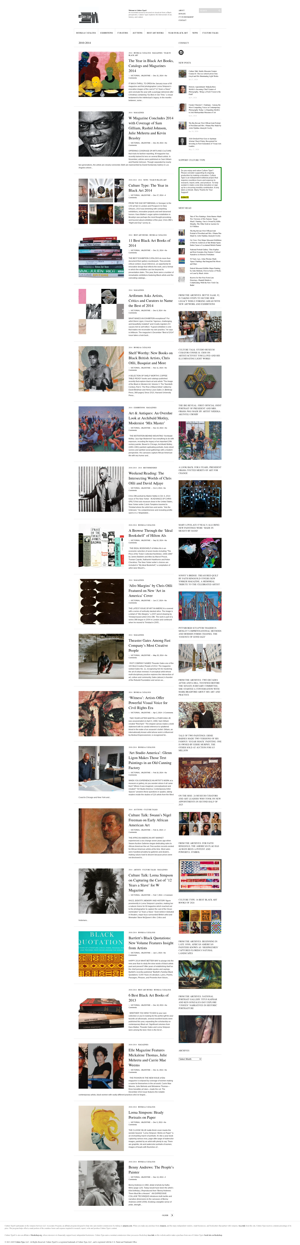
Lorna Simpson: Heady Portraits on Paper (146, 1115)
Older (165, 1215)
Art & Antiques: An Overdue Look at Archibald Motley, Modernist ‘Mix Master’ (150, 417)
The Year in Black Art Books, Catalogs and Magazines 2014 (151, 65)
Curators (122, 32)
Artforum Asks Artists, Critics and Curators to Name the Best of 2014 (151, 300)
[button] (101, 74)
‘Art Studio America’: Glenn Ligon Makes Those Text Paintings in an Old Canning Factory (150, 760)
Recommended (150, 467)
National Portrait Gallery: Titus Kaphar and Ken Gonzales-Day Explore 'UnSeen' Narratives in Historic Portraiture (205, 252)
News (195, 32)
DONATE (185, 197)
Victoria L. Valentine (140, 76)
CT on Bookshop (186, 17)
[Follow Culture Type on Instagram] (181, 54)
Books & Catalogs (86, 32)
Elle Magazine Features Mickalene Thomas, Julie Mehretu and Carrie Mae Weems (148, 1057)
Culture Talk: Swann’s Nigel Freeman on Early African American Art (150, 819)
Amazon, (163, 1225)
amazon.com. (128, 1225)
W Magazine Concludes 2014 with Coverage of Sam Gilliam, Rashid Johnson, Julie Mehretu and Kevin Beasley (151, 127)
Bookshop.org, (36, 1235)
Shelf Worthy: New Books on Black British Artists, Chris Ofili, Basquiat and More (151, 357)
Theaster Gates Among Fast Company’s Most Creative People (149, 645)
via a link (241, 1225)
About (182, 10)
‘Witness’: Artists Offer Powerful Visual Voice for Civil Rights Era (148, 702)
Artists (137, 869)
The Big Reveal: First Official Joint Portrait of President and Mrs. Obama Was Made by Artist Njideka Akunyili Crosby (205, 233)
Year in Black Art (178, 32)
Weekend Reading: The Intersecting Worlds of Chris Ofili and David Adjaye (150, 478)
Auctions (137, 32)
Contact (182, 20)
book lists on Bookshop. (213, 1235)
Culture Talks (210, 32)
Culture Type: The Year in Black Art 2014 (148, 188)
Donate (182, 13)
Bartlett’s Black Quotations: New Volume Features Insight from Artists (151, 942)
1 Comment (168, 895)
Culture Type (20, 1242)
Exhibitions (106, 32)
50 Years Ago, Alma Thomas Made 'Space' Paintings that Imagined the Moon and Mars (205, 261)
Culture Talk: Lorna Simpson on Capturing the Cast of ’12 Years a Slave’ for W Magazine (151, 883)
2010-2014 (133, 180)
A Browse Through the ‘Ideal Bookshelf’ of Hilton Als (151, 533)
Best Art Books (155, 32)
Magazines (157, 53)
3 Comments (168, 713)
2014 (130, 53)
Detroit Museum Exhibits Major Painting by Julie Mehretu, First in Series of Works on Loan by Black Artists (205, 270)
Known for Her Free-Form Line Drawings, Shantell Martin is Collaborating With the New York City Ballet (204, 281)
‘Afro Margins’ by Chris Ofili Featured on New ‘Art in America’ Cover (150, 590)
